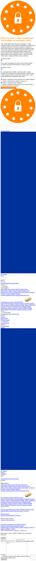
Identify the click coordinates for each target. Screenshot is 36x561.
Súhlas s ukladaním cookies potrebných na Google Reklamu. (19, 79)
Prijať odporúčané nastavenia (8, 87)
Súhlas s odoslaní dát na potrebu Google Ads (14, 81)
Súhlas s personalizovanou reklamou (12, 82)
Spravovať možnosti (6, 86)
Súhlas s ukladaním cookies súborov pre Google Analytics (18, 84)
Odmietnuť (15, 86)
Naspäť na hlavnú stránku (7, 520)
